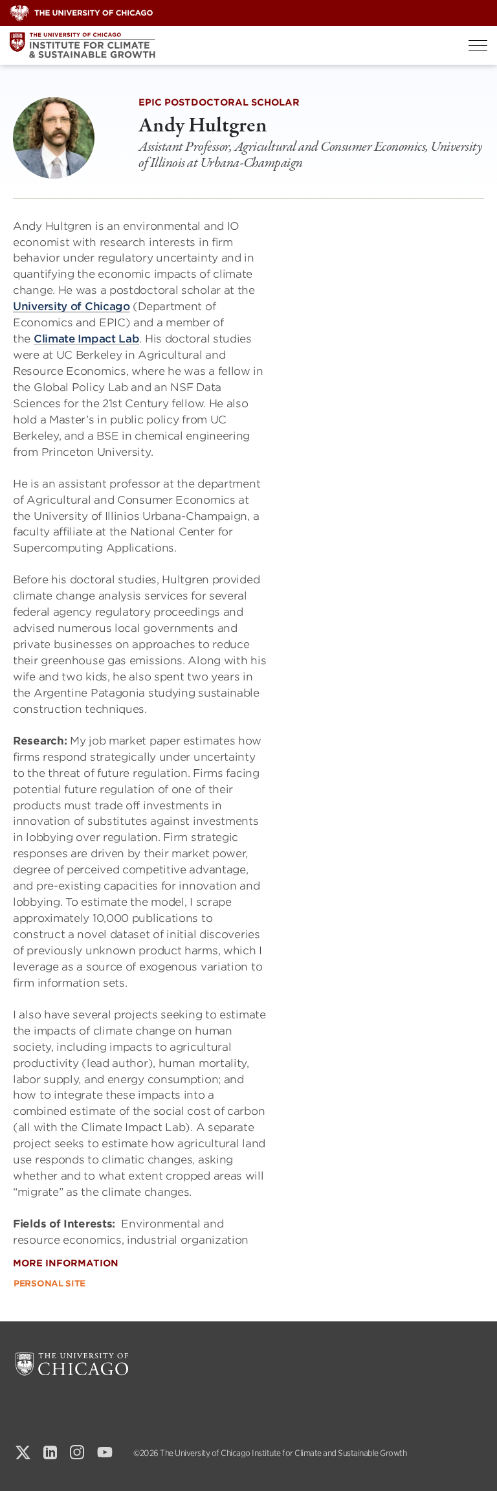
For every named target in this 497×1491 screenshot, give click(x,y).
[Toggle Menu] (478, 45)
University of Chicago (71, 306)
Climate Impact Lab (87, 338)
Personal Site (49, 1283)
